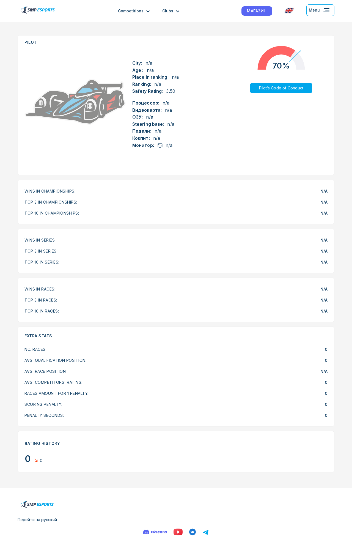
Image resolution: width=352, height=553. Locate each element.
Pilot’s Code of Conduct (281, 88)
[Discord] (155, 532)
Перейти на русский (37, 519)
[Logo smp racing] (38, 10)
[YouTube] (178, 532)
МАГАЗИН (257, 11)
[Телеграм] (205, 532)
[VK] (192, 532)
